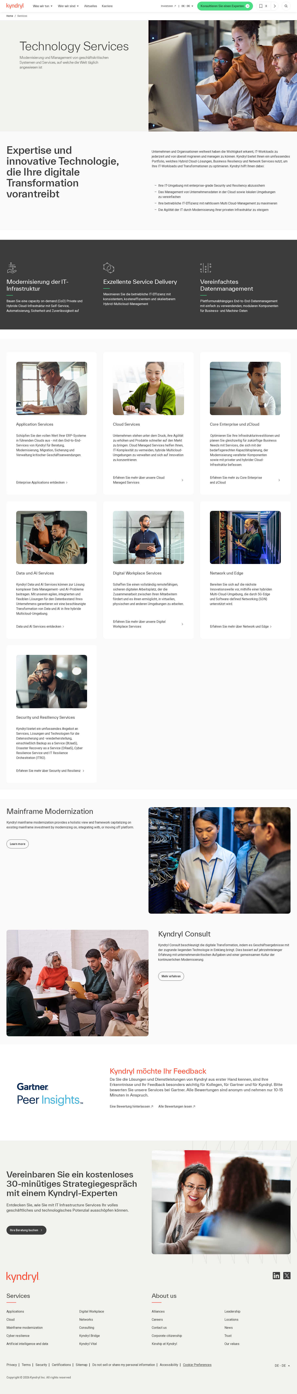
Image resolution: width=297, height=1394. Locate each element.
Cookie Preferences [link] (197, 1365)
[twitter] (287, 1275)
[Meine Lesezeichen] (274, 6)
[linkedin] (276, 1275)
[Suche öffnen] (286, 6)
